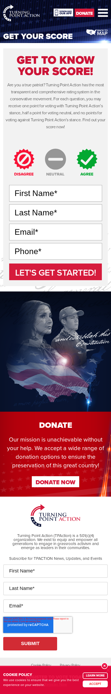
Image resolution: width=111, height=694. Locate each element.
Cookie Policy (41, 665)
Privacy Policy (70, 665)
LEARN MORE (95, 675)
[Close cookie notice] (104, 666)
